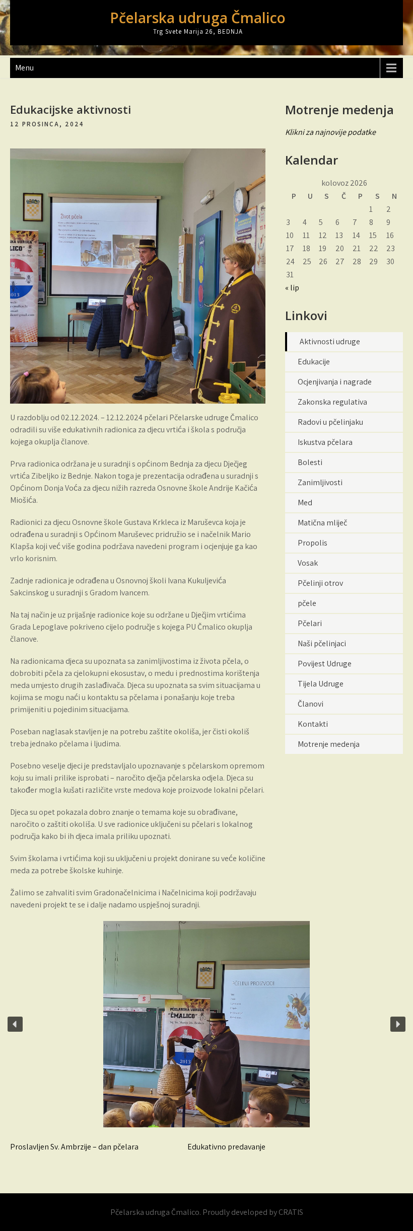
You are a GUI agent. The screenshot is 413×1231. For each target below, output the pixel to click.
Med (305, 502)
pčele (307, 603)
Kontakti (313, 724)
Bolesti (310, 462)
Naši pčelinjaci (322, 643)
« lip (292, 287)
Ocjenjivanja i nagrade (335, 381)
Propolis (312, 542)
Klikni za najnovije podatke (330, 132)
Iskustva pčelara (325, 442)
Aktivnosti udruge (330, 341)
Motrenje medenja (329, 744)
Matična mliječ (322, 522)
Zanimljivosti (320, 482)
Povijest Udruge (325, 663)
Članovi (310, 704)
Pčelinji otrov (320, 583)
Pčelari (310, 623)
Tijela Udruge (320, 683)
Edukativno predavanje (226, 1146)
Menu (24, 67)
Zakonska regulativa (332, 402)
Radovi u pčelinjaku (330, 422)
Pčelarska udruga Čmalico (198, 17)
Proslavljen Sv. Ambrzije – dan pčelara (74, 1146)
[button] (15, 1024)
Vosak (308, 563)
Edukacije (314, 361)
